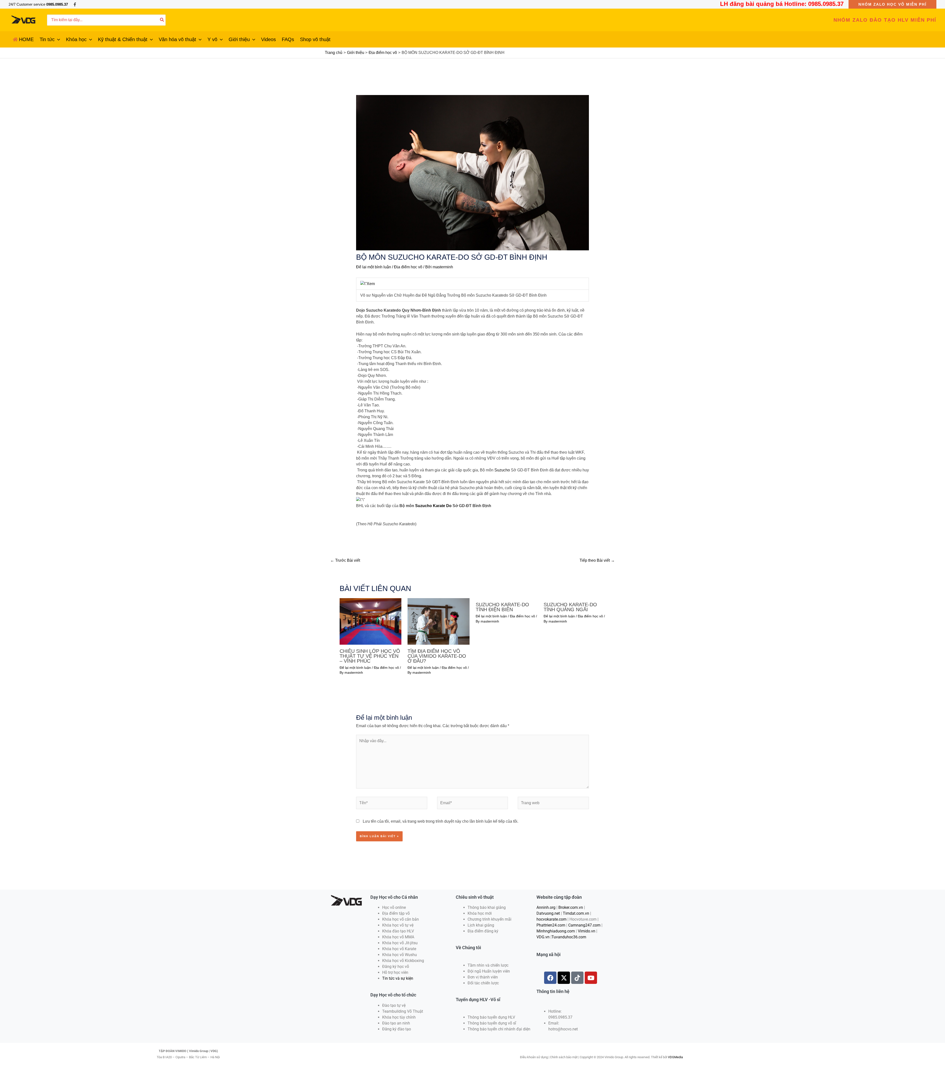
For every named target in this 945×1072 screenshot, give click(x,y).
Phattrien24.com (550, 925)
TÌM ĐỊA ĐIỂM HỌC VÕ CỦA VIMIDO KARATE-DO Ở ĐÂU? (437, 656)
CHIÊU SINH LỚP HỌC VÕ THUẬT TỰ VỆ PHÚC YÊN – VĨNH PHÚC (370, 656)
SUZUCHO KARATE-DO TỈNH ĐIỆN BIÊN (502, 607)
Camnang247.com (584, 925)
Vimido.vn (586, 931)
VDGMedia (675, 1057)
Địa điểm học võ (408, 267)
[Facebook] (75, 4)
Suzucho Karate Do (433, 506)
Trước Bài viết (345, 560)
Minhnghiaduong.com (555, 931)
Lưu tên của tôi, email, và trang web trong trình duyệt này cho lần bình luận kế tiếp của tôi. (440, 821)
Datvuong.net (548, 913)
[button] (892, 4)
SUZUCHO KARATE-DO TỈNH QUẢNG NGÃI (570, 607)
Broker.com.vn (570, 907)
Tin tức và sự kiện (397, 978)
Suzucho (502, 470)
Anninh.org (545, 907)
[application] (57, 39)
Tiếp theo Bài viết (597, 560)
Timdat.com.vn (576, 913)
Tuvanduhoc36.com (568, 937)
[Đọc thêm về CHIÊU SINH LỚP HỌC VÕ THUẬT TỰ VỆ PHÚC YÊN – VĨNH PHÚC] (370, 621)
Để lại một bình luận (373, 267)
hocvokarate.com (551, 919)
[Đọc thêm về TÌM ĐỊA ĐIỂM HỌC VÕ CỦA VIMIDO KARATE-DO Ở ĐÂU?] (438, 621)
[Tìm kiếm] (162, 20)
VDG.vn (543, 937)
